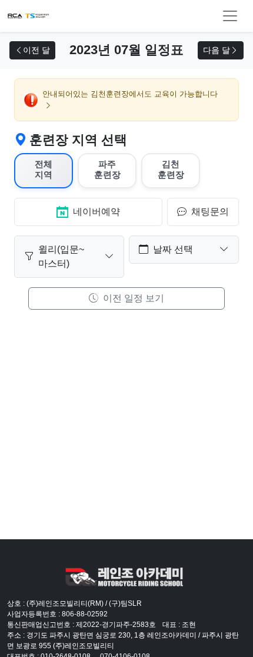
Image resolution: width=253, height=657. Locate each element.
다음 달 (216, 50)
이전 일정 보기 (132, 298)
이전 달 (36, 50)
